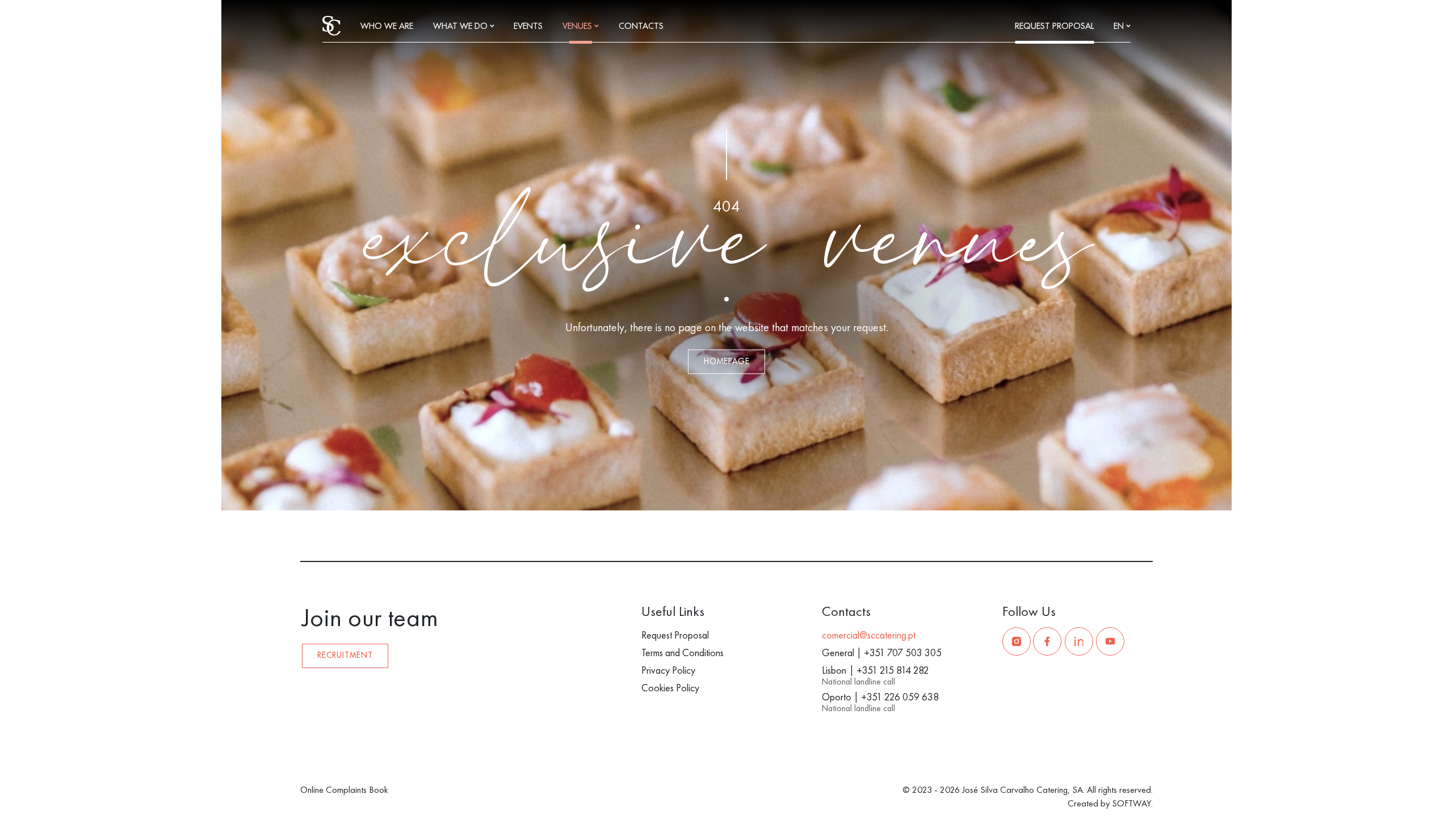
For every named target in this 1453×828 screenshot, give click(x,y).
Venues (578, 26)
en (1120, 26)
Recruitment (345, 655)
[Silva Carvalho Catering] (331, 25)
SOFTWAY (1131, 803)
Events (528, 26)
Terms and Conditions (682, 652)
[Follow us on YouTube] (1110, 641)
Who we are (386, 26)
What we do (461, 26)
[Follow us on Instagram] (1016, 641)
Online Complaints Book (344, 790)
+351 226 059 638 (900, 696)
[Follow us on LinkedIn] (1079, 641)
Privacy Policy (668, 670)
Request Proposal (1054, 26)
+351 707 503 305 (903, 652)
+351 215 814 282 (892, 670)
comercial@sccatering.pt (869, 634)
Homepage (727, 361)
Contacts (641, 26)
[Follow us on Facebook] (1047, 641)
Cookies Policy (670, 687)
